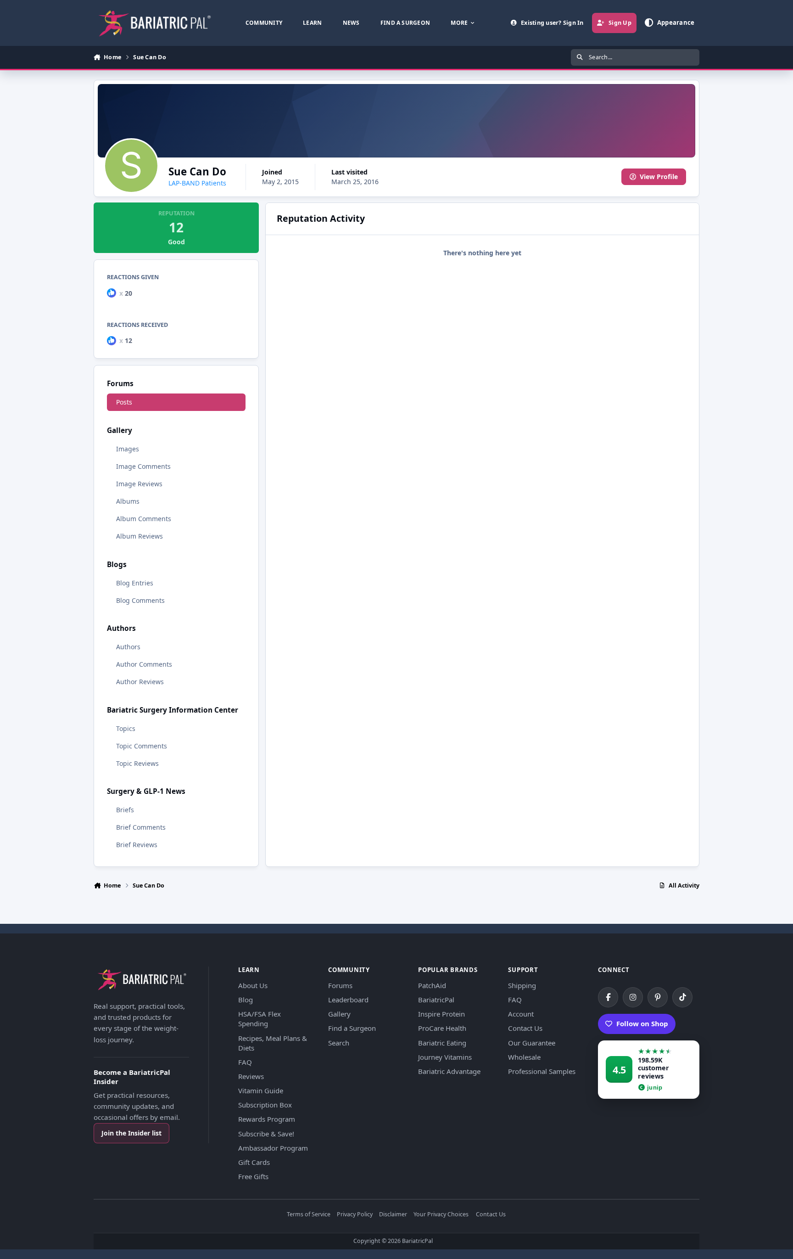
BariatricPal (436, 999)
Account (521, 1013)
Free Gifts (253, 1176)
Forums (340, 985)
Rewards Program (266, 1119)
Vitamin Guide (260, 1090)
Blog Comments (140, 600)
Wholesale (524, 1057)
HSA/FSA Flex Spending (259, 1018)
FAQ (245, 1062)
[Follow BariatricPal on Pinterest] (658, 997)
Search (338, 1042)
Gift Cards (254, 1162)
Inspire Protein (441, 1013)
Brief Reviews (136, 844)
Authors (128, 646)
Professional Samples (541, 1071)
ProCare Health (442, 1028)
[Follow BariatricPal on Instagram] (633, 997)
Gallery (339, 1013)
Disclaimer (393, 1214)
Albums (128, 501)
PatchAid (432, 985)
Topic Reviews (137, 763)
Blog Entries (134, 583)
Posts (124, 402)
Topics (125, 728)
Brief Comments (141, 827)
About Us (253, 985)
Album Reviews (139, 536)
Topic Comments (141, 746)
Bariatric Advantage (449, 1071)
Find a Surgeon (352, 1028)
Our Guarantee (531, 1042)
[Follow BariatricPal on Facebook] (608, 997)
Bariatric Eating (442, 1042)
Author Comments (144, 664)
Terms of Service (308, 1214)
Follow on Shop (642, 1023)
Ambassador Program (273, 1147)
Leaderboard (348, 999)
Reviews (251, 1076)
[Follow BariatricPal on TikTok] (682, 997)
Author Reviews (140, 681)
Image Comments (143, 466)
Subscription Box (265, 1104)
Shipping (522, 985)
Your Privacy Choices (441, 1214)
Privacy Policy (355, 1214)
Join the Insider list (131, 1133)
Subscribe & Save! (266, 1133)
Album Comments (143, 518)
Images (127, 448)
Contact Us (525, 1028)
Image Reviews (139, 483)
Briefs (125, 809)
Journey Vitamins (445, 1057)
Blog (245, 999)
